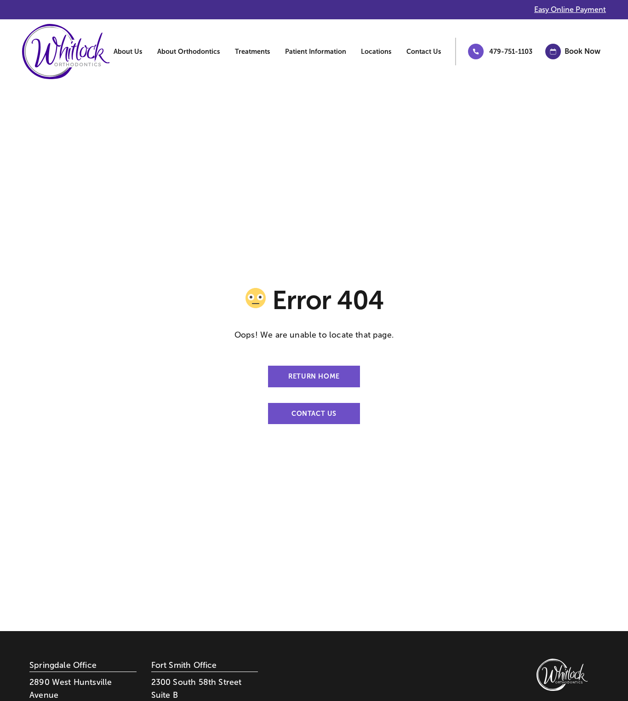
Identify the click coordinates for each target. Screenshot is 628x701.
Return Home (313, 376)
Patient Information (315, 51)
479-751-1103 (510, 51)
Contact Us (423, 51)
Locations (376, 51)
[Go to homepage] (51, 51)
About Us (128, 51)
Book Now (582, 51)
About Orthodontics (188, 51)
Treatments (252, 51)
